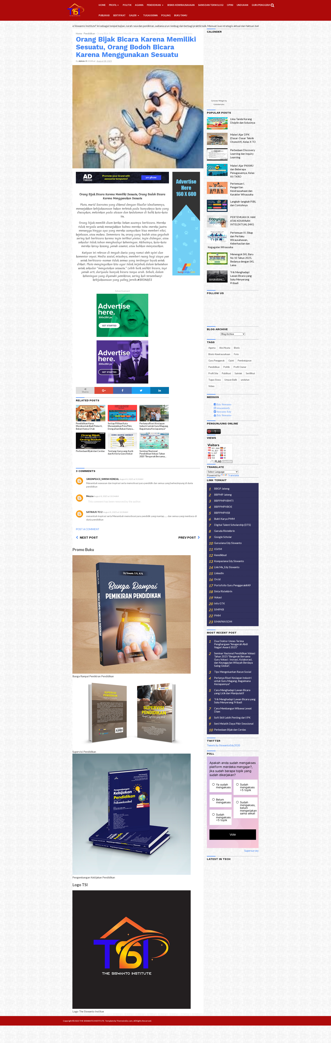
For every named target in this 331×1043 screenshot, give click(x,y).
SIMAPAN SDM (223, 621)
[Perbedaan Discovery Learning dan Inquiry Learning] (217, 154)
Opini (231, 360)
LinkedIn (219, 573)
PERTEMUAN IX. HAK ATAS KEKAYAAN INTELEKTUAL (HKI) (243, 221)
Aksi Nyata (224, 347)
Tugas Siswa (214, 379)
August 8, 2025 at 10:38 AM (115, 512)
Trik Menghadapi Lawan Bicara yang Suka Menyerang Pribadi (234, 701)
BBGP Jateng (221, 488)
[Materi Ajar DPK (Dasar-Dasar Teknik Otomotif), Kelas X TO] (217, 139)
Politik (226, 367)
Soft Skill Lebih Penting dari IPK (232, 717)
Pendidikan (89, 33)
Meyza (89, 496)
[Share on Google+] (103, 390)
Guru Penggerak (216, 360)
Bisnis (237, 347)
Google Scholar (223, 536)
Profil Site (213, 373)
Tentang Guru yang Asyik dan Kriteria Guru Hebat (120, 452)
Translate (233, 475)
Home (79, 33)
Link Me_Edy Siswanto (226, 567)
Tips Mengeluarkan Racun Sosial (232, 671)
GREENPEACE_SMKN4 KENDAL (102, 479)
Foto (236, 354)
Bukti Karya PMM (224, 518)
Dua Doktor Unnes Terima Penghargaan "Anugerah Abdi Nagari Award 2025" (231, 644)
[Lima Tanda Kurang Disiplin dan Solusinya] (217, 123)
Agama (211, 347)
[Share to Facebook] (122, 390)
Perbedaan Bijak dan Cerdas (90, 451)
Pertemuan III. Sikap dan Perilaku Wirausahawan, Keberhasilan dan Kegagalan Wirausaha (230, 240)
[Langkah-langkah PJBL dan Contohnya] (217, 206)
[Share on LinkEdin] (159, 390)
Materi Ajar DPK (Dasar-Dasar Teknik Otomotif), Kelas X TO (243, 138)
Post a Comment (87, 529)
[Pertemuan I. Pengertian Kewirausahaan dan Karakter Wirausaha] (217, 188)
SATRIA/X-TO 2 (94, 512)
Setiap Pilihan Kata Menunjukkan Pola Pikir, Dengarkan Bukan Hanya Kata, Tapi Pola (120, 426)
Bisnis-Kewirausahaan (219, 354)
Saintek (238, 373)
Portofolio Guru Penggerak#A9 (232, 585)
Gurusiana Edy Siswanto (228, 542)
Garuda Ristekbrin (224, 530)
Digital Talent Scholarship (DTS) (232, 524)
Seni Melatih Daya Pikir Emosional (233, 723)
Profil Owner (240, 367)
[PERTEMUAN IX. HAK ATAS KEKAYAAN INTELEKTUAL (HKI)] (217, 221)
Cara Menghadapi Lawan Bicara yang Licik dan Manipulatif (232, 691)
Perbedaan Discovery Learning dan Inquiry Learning (242, 154)
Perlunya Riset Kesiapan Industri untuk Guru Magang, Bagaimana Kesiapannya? (153, 426)
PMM (217, 615)
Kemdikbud (220, 555)
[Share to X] (141, 390)
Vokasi (218, 597)
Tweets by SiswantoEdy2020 (223, 745)
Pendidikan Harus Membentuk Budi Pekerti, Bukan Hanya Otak (89, 426)
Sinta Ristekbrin (223, 591)
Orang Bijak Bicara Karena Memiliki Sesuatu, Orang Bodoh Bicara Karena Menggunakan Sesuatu (136, 47)
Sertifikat (250, 373)
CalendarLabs (219, 104)
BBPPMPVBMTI (224, 500)
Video (211, 386)
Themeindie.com (125, 1021)
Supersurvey (251, 850)
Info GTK (219, 603)
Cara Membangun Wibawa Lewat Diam (233, 710)
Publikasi (226, 373)
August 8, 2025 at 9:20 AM (131, 479)
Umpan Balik (230, 379)
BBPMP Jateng (223, 494)
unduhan (245, 379)
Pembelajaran (245, 360)
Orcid (217, 579)
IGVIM (218, 549)
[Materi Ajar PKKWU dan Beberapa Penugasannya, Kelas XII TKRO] (217, 170)
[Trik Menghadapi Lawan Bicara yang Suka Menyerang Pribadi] (217, 276)
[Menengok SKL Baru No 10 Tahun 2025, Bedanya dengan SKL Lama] (217, 258)
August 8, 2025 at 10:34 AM (106, 496)
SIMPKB (219, 609)
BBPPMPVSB (222, 512)
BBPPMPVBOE (223, 506)
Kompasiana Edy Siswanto (229, 561)
